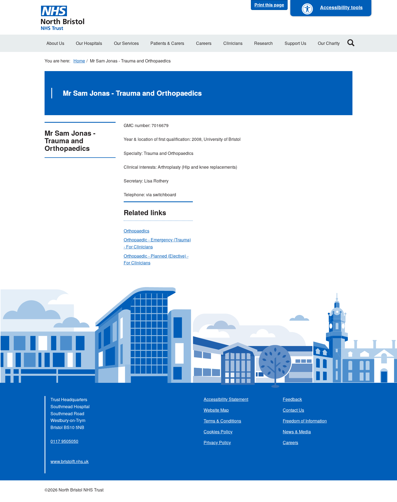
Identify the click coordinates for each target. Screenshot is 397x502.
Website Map (216, 410)
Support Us (295, 43)
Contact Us (293, 410)
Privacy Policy (217, 442)
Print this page (269, 5)
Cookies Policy (218, 431)
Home (79, 61)
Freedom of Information (305, 421)
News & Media (297, 431)
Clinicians (233, 43)
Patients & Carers (167, 43)
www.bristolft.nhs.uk (70, 461)
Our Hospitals (89, 43)
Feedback (292, 399)
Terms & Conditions (222, 421)
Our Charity (329, 43)
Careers (203, 43)
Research (263, 43)
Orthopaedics (136, 231)
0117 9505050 (64, 441)
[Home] (62, 17)
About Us (55, 43)
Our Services (126, 43)
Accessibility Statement (226, 399)
